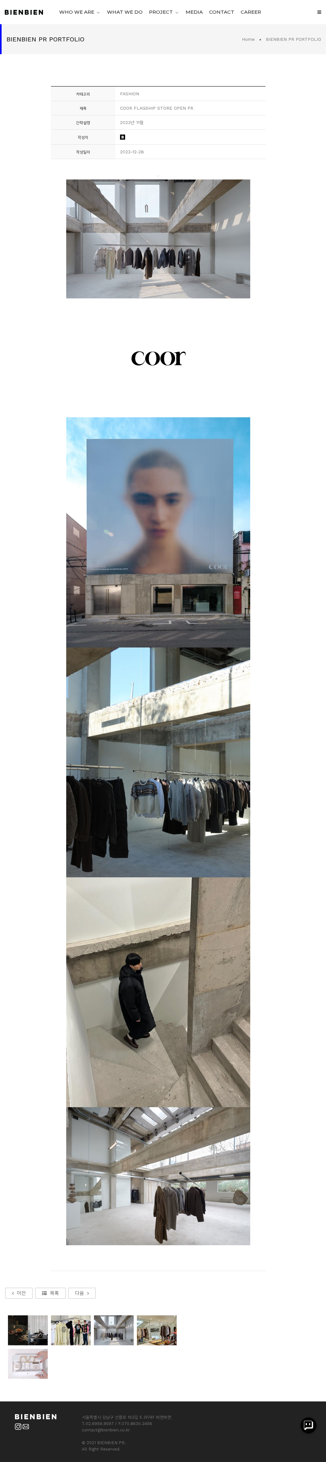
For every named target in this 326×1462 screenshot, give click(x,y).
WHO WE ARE (76, 12)
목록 (54, 1293)
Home (248, 39)
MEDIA (194, 12)
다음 (79, 1293)
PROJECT (161, 12)
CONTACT (221, 12)
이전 (21, 1293)
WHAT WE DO (125, 12)
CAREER (251, 12)
